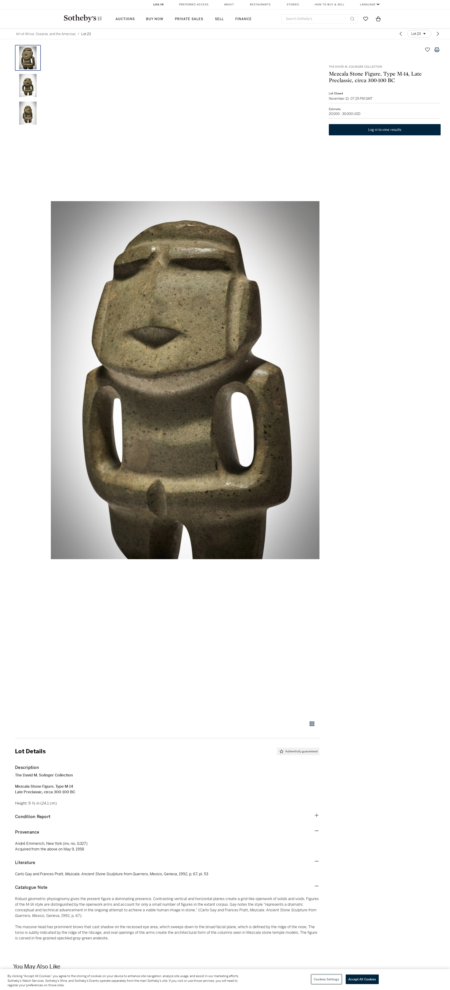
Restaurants (260, 4)
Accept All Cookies (362, 979)
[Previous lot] (400, 33)
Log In (158, 4)
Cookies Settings (326, 979)
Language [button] (368, 4)
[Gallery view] (312, 723)
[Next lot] (437, 33)
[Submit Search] (352, 19)
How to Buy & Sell (330, 4)
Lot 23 (86, 34)
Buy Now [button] (154, 19)
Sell (219, 19)
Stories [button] (293, 4)
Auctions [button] (125, 19)
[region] (225, 979)
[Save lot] (427, 49)
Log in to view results (384, 130)
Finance (243, 19)
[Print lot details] (437, 49)
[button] (185, 380)
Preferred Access (194, 4)
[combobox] (319, 18)
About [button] (229, 4)
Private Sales (189, 19)
